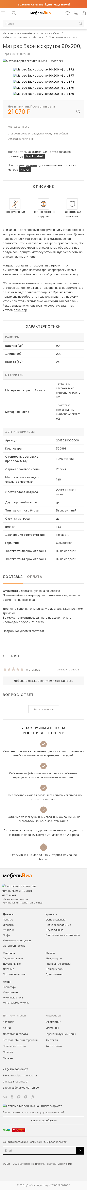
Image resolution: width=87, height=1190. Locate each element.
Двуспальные (54, 930)
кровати (31, 165)
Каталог (8, 1022)
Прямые (8, 919)
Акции (7, 1028)
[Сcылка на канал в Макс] (19, 1097)
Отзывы (8, 1058)
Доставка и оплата (15, 1034)
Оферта (8, 1052)
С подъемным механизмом (63, 935)
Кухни (7, 981)
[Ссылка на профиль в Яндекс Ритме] (32, 1097)
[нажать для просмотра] (43, 69)
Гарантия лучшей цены (61, 1034)
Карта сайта (54, 1046)
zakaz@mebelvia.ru (15, 1081)
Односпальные (55, 919)
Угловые (8, 925)
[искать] (80, 23)
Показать (62, 535)
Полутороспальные (58, 925)
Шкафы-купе (54, 958)
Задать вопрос (43, 709)
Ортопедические (14, 945)
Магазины (52, 1028)
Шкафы (50, 953)
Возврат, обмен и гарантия (20, 1040)
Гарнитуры (9, 987)
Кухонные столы (13, 997)
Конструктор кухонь (16, 1002)
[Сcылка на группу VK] (5, 1097)
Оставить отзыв (68, 669)
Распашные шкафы (58, 963)
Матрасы (9, 953)
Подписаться (80, 1151)
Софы (6, 935)
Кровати (51, 914)
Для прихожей (55, 969)
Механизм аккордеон (17, 940)
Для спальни (54, 974)
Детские (8, 969)
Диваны (8, 914)
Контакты (52, 1040)
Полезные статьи (14, 1046)
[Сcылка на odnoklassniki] (12, 1097)
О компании (53, 1022)
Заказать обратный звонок (20, 1075)
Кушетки (8, 930)
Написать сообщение (43, 1120)
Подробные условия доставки (23, 631)
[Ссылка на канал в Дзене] (25, 1097)
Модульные (10, 992)
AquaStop (20, 310)
